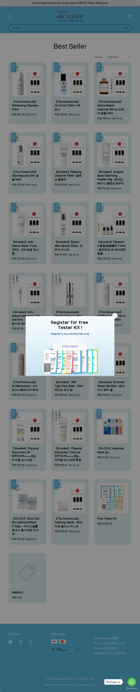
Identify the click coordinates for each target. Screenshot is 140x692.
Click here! (70, 346)
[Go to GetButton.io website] (131, 688)
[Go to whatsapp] (132, 682)
